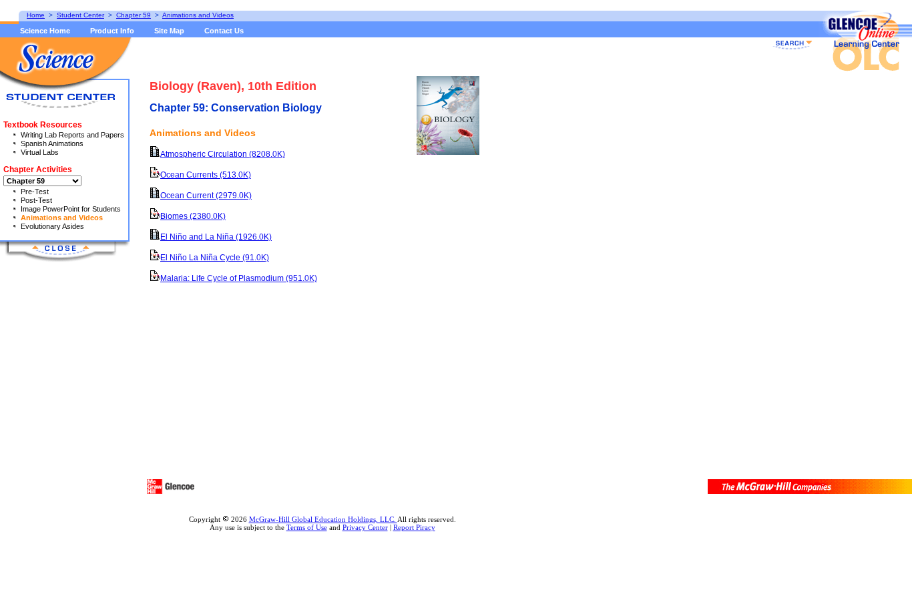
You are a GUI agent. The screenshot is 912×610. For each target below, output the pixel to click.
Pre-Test (35, 192)
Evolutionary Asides (52, 226)
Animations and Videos (62, 218)
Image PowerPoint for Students (71, 209)
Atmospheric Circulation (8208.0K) (222, 154)
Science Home (45, 31)
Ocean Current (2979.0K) (206, 195)
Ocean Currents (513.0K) (205, 175)
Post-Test (36, 200)
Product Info (112, 31)
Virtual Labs (40, 152)
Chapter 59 (133, 15)
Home (36, 15)
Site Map (169, 31)
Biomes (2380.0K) (193, 216)
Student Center (80, 15)
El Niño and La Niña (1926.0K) (216, 237)
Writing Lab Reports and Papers (72, 135)
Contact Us (224, 31)
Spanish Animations (52, 143)
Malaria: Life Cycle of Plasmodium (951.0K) (238, 278)
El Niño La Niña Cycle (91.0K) (214, 257)
